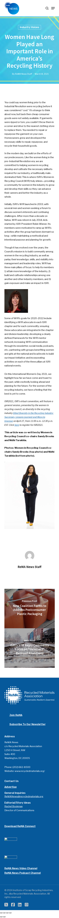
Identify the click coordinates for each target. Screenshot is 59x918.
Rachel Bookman (13, 806)
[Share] (4, 912)
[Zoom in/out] (10, 912)
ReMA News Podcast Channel (22, 872)
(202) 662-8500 (21, 767)
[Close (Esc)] (1, 912)
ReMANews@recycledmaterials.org (23, 796)
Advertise (10, 786)
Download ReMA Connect (20, 826)
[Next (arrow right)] (4, 916)
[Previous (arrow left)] (1, 916)
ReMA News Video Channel (20, 868)
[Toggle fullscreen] (7, 912)
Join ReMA (15, 715)
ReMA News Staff (23, 74)
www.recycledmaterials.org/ (30, 771)
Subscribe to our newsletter (27, 724)
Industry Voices (29, 27)
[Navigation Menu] (53, 8)
